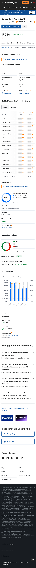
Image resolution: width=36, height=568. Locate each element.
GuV (12, 47)
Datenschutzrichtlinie (7, 550)
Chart (13, 43)
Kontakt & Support (24, 475)
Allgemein (5, 43)
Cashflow (23, 47)
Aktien (4, 7)
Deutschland (24, 7)
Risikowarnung (5, 556)
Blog (2, 468)
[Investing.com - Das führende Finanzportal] (11, 2)
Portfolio (4, 475)
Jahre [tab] (5, 107)
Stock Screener (13, 7)
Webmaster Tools (6, 479)
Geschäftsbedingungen (7, 544)
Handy (3, 471)
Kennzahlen (31, 47)
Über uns (22, 468)
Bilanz (17, 47)
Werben (21, 471)
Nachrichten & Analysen (26, 43)
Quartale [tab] (13, 107)
